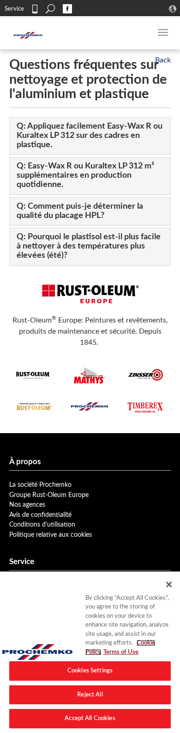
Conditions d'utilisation (42, 524)
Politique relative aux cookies (50, 534)
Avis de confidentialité (40, 514)
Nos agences (27, 504)
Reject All (89, 695)
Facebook (67, 8)
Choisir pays (174, 8)
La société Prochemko (40, 484)
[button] (89, 135)
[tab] (90, 136)
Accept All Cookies (90, 718)
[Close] (169, 584)
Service (14, 9)
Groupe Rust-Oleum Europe (49, 494)
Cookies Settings (90, 671)
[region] (90, 652)
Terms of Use (120, 652)
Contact (34, 9)
